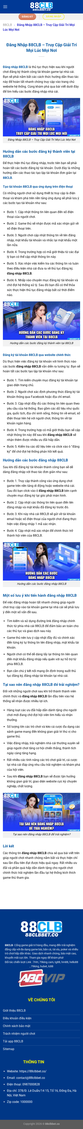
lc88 (50, 966)
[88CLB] (41, 6)
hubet (43, 966)
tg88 (57, 962)
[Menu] (5, 6)
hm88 (64, 962)
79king (35, 966)
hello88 (73, 962)
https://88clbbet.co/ (33, 1071)
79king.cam (46, 962)
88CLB (7, 25)
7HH (35, 962)
